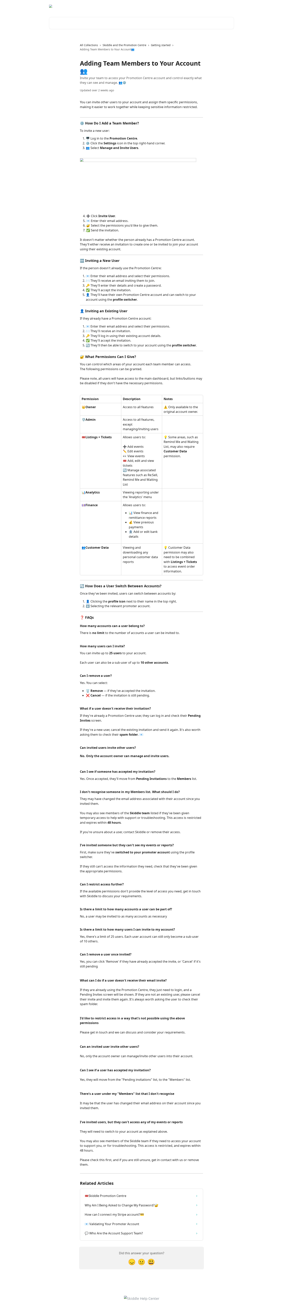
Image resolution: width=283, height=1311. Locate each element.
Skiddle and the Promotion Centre (124, 45)
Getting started (161, 45)
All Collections (89, 45)
